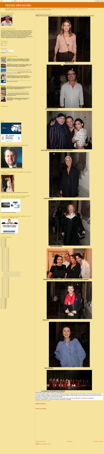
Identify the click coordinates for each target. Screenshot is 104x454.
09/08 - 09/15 (5, 261)
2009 (3, 308)
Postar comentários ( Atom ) (45, 443)
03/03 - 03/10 (5, 290)
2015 (3, 301)
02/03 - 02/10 (5, 292)
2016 (3, 300)
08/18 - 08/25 (5, 264)
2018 (3, 298)
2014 (3, 302)
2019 (3, 246)
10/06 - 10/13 (5, 257)
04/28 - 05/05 (5, 283)
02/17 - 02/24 (5, 291)
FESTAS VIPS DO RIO (18, 5)
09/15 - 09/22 (5, 260)
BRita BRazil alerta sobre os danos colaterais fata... (11, 275)
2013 (3, 303)
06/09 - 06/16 (5, 277)
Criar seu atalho (3, 45)
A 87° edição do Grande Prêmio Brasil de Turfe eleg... (12, 276)
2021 (3, 244)
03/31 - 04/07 (5, 286)
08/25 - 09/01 (5, 263)
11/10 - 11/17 (5, 253)
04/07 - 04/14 (5, 285)
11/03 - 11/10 (5, 254)
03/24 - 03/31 (5, 287)
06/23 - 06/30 (5, 269)
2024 (3, 241)
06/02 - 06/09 (5, 278)
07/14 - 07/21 (5, 267)
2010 (3, 307)
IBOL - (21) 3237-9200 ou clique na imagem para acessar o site (19, 80)
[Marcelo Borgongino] (1, 44)
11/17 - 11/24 (5, 252)
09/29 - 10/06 (5, 258)
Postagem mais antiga (98, 441)
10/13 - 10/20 (5, 256)
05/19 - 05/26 (5, 280)
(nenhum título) (10, 57)
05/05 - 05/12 (5, 282)
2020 (3, 245)
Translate (10, 52)
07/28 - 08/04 (5, 266)
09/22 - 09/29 (5, 259)
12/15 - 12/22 (5, 247)
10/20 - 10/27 (5, 255)
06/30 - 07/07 (5, 268)
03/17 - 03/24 (5, 288)
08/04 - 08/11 (5, 265)
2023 (3, 242)
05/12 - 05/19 (5, 281)
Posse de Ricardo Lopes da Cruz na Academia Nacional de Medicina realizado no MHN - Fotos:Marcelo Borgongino (18, 92)
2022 (3, 243)
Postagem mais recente (40, 441)
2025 (3, 240)
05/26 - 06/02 (5, 279)
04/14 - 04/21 (5, 284)
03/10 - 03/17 (5, 289)
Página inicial (69, 441)
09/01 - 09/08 (5, 262)
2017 (3, 299)
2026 (3, 238)
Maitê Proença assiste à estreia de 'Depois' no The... (12, 274)
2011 (3, 306)
